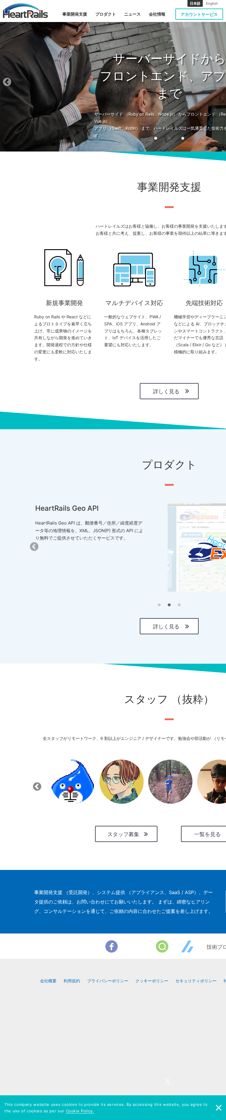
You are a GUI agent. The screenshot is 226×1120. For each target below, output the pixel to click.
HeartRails (25, 10)
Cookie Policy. (80, 1111)
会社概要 (48, 980)
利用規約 (72, 980)
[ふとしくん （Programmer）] (73, 782)
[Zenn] (187, 946)
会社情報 (157, 13)
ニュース (132, 13)
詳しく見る (166, 391)
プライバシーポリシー (107, 980)
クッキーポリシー (151, 980)
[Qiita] (162, 946)
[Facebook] (111, 946)
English (212, 3)
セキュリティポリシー (196, 980)
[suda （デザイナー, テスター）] (121, 782)
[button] (25, 84)
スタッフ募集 (123, 834)
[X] (137, 946)
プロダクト (105, 13)
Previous (36, 785)
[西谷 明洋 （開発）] (170, 782)
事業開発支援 (74, 13)
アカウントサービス (199, 14)
